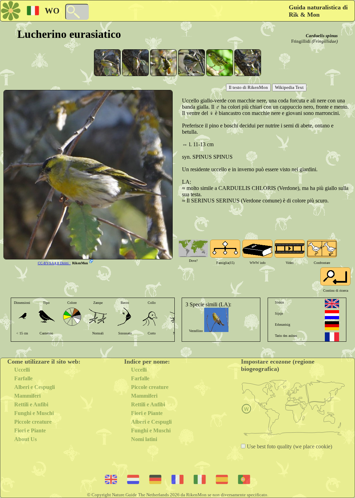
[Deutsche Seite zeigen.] (332, 325)
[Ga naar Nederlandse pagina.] (332, 314)
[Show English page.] (332, 303)
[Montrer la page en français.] (332, 336)
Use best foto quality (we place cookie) (288, 446)
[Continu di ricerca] (335, 276)
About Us (25, 439)
